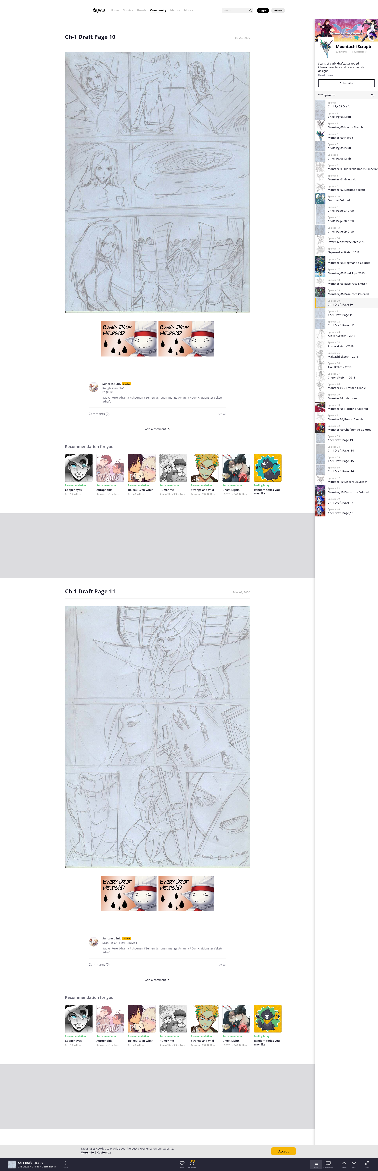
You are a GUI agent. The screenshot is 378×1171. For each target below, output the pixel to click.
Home (115, 10)
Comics (128, 10)
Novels (141, 10)
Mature (175, 10)
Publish (278, 10)
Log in (263, 10)
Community (158, 10)
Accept (283, 1151)
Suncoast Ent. (111, 383)
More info (87, 1152)
